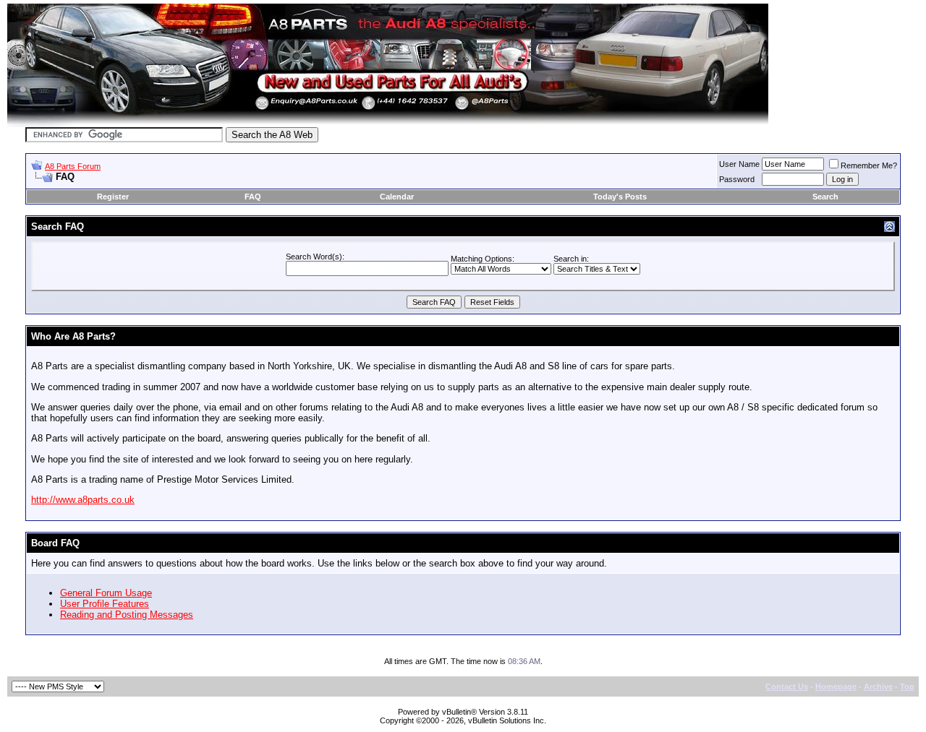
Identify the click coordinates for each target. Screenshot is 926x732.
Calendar (397, 196)
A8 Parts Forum (73, 166)
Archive (878, 686)
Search (825, 196)
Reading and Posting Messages (126, 614)
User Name (739, 164)
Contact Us (786, 686)
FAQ (253, 196)
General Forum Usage (106, 592)
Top (907, 686)
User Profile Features (104, 603)
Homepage (836, 686)
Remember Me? (869, 165)
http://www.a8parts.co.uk (83, 499)
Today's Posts (620, 196)
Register (113, 196)
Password (737, 179)
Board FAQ (55, 543)
